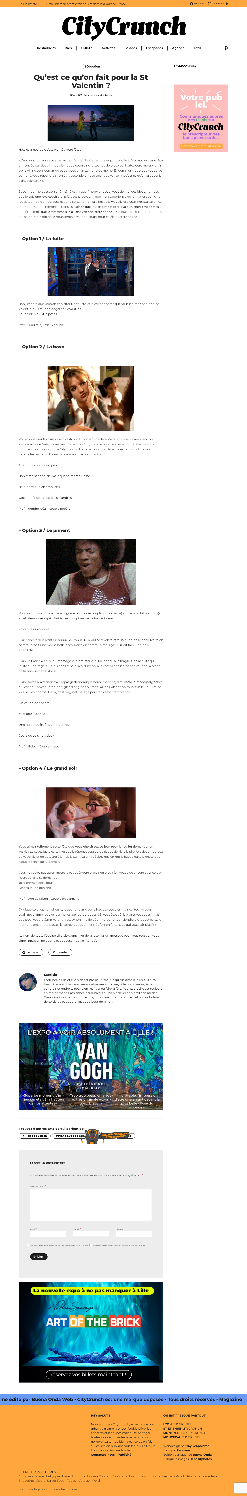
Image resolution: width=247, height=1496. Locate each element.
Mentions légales (32, 1489)
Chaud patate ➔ (29, 4)
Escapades (154, 48)
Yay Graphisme (197, 1446)
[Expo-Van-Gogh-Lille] (91, 1066)
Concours (152, 1476)
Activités (108, 48)
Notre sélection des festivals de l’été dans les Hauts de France (86, 4)
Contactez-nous (103, 1454)
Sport (40, 1480)
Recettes (209, 1476)
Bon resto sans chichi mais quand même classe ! (55, 476)
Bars (68, 48)
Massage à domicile (34, 714)
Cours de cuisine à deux (36, 735)
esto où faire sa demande (39, 877)
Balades (131, 48)
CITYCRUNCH (178, 1424)
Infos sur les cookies (62, 1489)
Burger (91, 1476)
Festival (168, 1476)
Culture (87, 48)
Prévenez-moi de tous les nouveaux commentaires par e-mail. (60, 1245)
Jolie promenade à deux (36, 882)
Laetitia (108, 95)
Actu (197, 48)
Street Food (56, 1480)
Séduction (92, 66)
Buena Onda (202, 1454)
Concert (105, 1476)
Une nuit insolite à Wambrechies (44, 724)
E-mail (77, 1229)
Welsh (96, 1480)
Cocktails (120, 1476)
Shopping (26, 1480)
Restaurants (46, 48)
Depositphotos (200, 1459)
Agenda (178, 48)
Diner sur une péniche (35, 888)
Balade (38, 1476)
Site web (120, 1229)
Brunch (78, 1476)
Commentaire (37, 1186)
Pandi (180, 1476)
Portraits (193, 1476)
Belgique (53, 1476)
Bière (66, 1476)
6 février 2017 (76, 95)
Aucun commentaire (94, 95)
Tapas (71, 1480)
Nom (33, 1229)
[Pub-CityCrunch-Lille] (201, 118)
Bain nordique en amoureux (40, 487)
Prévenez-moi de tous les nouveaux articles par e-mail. (119, 1245)
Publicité (124, 1454)
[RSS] (227, 3)
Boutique (136, 1476)
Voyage (84, 1480)
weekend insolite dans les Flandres (45, 498)
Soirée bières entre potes (38, 314)
